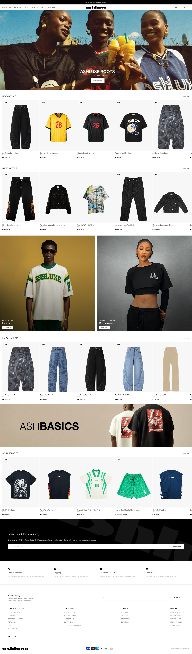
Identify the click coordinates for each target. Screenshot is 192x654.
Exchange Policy (177, 613)
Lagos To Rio (69, 619)
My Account (13, 628)
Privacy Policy (176, 622)
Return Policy (176, 616)
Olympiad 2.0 (69, 622)
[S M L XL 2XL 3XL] (133, 482)
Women (32, 7)
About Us (124, 613)
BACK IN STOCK (9, 168)
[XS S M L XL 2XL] (21, 197)
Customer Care (14, 613)
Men (26, 7)
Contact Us (125, 619)
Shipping (11, 616)
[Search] (176, 7)
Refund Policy (176, 619)
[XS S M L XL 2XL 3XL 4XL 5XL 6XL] (171, 367)
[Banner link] (96, 425)
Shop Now (97, 81)
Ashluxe (177, 648)
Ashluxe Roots (70, 613)
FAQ (9, 625)
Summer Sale (6, 7)
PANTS (5, 338)
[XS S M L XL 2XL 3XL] (171, 125)
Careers (124, 616)
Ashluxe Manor (70, 616)
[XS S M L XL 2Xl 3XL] (21, 125)
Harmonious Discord (72, 625)
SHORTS (14, 338)
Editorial (124, 622)
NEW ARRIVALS (9, 96)
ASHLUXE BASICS (10, 453)
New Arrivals (18, 7)
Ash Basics (51, 7)
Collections (41, 7)
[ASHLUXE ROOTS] (96, 50)
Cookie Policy (175, 625)
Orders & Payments (15, 619)
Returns (11, 622)
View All (186, 96)
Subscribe (177, 546)
